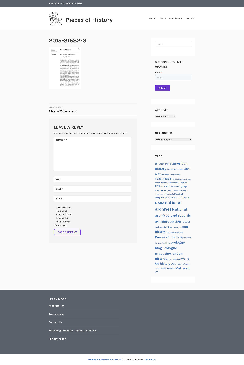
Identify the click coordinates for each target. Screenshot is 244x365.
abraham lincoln (163, 164)
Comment (61, 140)
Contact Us (55, 322)
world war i (170, 268)
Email (59, 189)
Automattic (149, 359)
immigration (159, 198)
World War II (182, 268)
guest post (171, 190)
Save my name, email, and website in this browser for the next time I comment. (63, 216)
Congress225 (175, 174)
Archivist (170, 169)
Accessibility (56, 305)
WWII (157, 272)
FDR (157, 186)
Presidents (166, 243)
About (152, 18)
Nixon (175, 227)
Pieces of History (89, 19)
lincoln (186, 198)
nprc (179, 227)
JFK (166, 198)
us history (177, 259)
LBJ (182, 198)
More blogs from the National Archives (73, 330)
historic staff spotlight (174, 194)
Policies (191, 18)
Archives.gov (56, 314)
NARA (159, 203)
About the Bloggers (171, 18)
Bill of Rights (179, 169)
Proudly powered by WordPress (104, 359)
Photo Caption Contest (174, 232)
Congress (165, 174)
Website (60, 199)
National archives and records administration (173, 215)
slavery (169, 259)
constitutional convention (181, 179)
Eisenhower (175, 183)
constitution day (162, 183)
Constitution (163, 178)
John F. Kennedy (174, 198)
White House (177, 264)
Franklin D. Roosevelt (170, 186)
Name (59, 179)
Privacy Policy (57, 338)
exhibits (185, 183)
